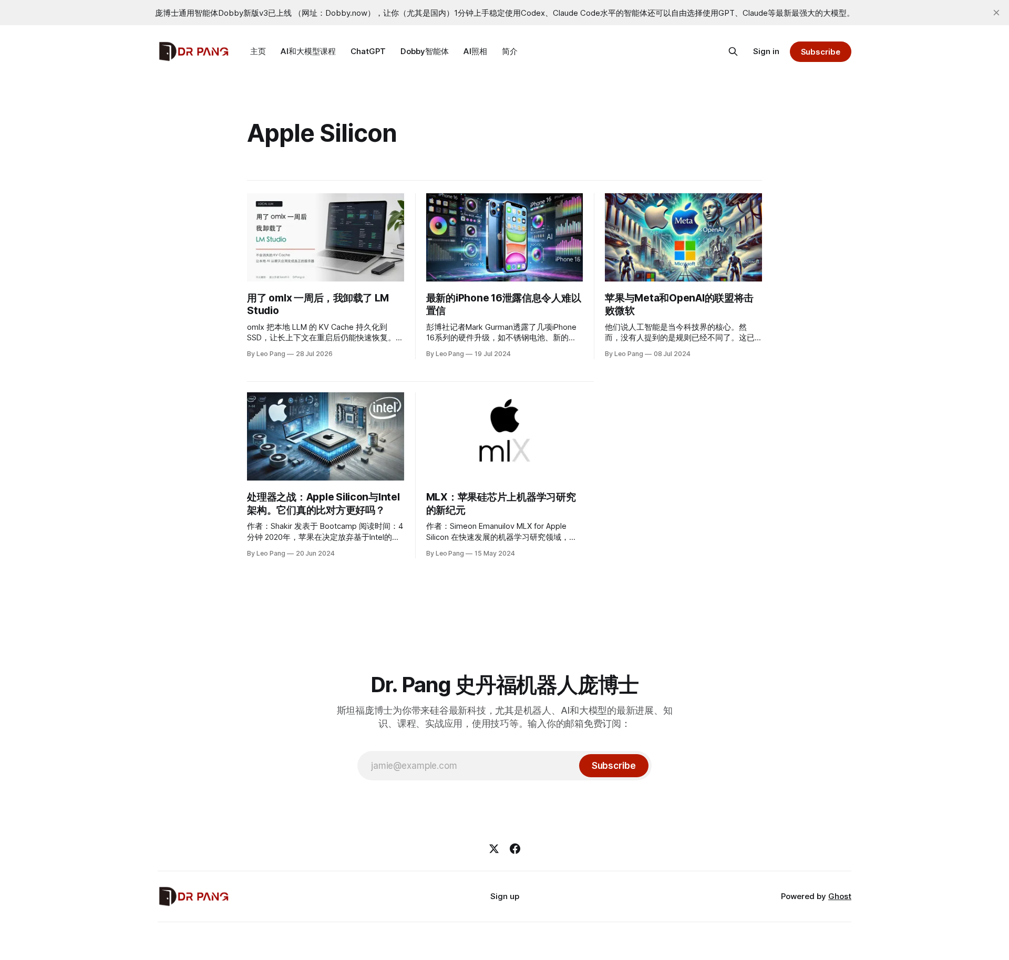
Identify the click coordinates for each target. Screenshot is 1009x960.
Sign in (766, 51)
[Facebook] (515, 848)
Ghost (839, 896)
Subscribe (820, 52)
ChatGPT (368, 51)
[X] (494, 848)
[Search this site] (733, 51)
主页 (258, 51)
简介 (510, 51)
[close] (996, 12)
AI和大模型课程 (308, 51)
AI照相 (475, 51)
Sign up (504, 896)
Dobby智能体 (424, 51)
